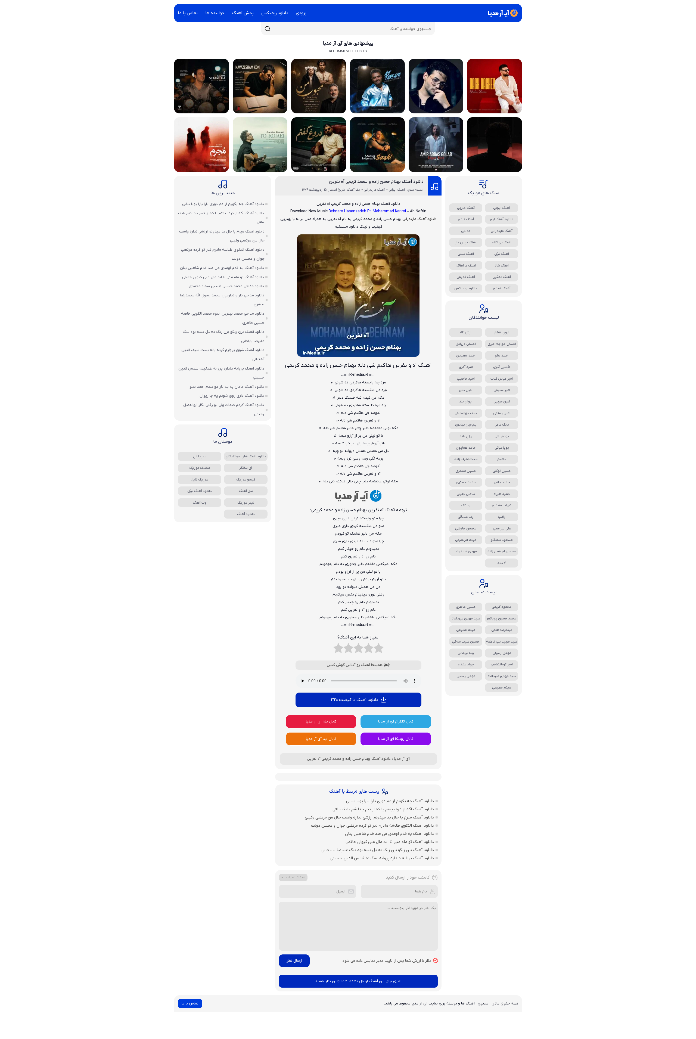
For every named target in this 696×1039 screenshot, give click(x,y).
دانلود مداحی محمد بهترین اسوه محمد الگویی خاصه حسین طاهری (222, 318)
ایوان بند (466, 401)
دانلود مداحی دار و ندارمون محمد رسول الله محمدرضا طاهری (222, 300)
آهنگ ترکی (501, 254)
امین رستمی (501, 413)
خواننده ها (215, 13)
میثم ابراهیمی (465, 540)
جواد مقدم (466, 664)
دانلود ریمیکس (274, 13)
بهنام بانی (502, 436)
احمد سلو (501, 355)
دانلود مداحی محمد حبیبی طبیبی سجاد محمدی (226, 286)
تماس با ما (188, 13)
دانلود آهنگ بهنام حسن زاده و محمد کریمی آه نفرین (376, 181)
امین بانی (466, 390)
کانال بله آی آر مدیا (321, 721)
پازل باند (465, 436)
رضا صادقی (466, 516)
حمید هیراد (501, 494)
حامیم (501, 459)
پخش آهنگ (243, 13)
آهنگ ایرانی (501, 208)
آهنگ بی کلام (501, 242)
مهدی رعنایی (465, 676)
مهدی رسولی (501, 653)
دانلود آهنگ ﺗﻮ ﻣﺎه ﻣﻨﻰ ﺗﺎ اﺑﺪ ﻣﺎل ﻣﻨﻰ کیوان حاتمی (390, 842)
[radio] (379, 649)
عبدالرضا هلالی (501, 630)
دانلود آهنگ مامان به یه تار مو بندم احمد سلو (226, 386)
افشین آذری (501, 367)
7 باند (501, 563)
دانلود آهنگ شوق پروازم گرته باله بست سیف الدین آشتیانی (222, 355)
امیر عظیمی (501, 390)
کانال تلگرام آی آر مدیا (396, 721)
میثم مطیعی (465, 630)
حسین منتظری (465, 471)
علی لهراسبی (502, 528)
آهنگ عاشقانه (466, 265)
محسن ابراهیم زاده (501, 551)
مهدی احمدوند (466, 551)
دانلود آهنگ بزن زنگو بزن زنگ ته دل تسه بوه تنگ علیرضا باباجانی (377, 850)
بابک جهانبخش (466, 413)
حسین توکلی (502, 471)
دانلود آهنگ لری (501, 219)
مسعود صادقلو (501, 540)
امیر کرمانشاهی (502, 664)
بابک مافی (502, 424)
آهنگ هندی (501, 288)
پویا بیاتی (502, 447)
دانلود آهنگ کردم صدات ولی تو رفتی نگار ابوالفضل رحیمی (223, 409)
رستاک (465, 505)
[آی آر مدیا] (502, 13)
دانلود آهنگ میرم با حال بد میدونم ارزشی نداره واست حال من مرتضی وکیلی (369, 817)
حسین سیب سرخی (465, 641)
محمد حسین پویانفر (502, 618)
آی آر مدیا (402, 758)
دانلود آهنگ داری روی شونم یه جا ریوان (232, 395)
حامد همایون (466, 447)
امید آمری (466, 367)
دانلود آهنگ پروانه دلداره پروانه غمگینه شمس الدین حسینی (382, 858)
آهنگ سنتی (466, 254)
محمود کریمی (501, 606)
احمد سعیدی (466, 355)
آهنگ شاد (502, 265)
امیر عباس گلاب (501, 378)
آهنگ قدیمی (465, 277)
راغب (501, 516)
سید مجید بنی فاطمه (501, 641)
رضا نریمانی (466, 653)
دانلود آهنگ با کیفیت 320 (354, 700)
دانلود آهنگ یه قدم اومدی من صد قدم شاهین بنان (389, 833)
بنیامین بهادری (466, 424)
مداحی (466, 231)
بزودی (301, 13)
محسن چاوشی (465, 528)
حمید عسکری (466, 482)
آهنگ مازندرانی (501, 231)
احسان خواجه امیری (501, 344)
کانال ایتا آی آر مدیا (321, 739)
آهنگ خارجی (466, 208)
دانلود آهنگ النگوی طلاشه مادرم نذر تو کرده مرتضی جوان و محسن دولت (372, 825)
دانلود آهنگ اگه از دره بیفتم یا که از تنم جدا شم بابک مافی (383, 809)
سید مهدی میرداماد (466, 618)
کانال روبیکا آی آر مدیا (395, 739)
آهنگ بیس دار (466, 242)
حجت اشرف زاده (465, 459)
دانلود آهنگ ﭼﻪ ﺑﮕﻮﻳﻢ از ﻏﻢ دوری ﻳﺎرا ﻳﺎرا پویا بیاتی (390, 801)
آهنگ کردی (466, 219)
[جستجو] (267, 29)
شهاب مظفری (501, 505)
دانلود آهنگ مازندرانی (419, 219)
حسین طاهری (466, 606)
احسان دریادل (466, 344)
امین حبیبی (501, 401)
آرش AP (465, 332)
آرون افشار (501, 332)
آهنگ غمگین (501, 277)
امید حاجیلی (466, 378)
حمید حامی (502, 482)
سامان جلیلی (466, 494)
